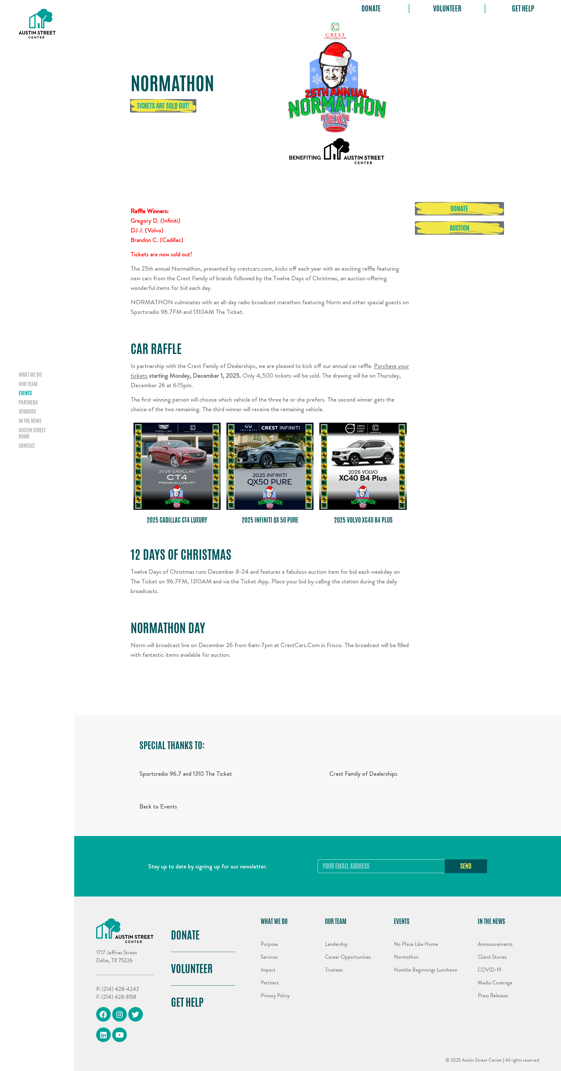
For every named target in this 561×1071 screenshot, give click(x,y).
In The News (491, 921)
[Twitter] (135, 1014)
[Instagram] (119, 1014)
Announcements (495, 944)
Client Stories (492, 957)
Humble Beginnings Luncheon (425, 970)
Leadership (336, 944)
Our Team (28, 384)
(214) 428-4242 (120, 989)
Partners (28, 402)
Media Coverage (495, 983)
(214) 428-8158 (118, 997)
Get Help (523, 8)
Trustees (334, 970)
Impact (268, 970)
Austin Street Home (32, 433)
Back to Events (158, 806)
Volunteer (447, 8)
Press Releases (493, 995)
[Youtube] (119, 1034)
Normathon (406, 957)
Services (269, 957)
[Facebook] (103, 1014)
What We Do (30, 375)
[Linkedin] (103, 1034)
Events (25, 393)
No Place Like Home (416, 944)
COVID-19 (489, 970)
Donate (371, 8)
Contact (27, 446)
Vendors (27, 411)
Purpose (269, 944)
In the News (30, 421)
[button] (163, 106)
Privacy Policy (275, 995)
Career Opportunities (348, 957)
